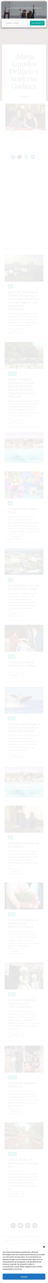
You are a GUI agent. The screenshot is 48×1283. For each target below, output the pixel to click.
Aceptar (24, 1276)
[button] (44, 1246)
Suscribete (38, 23)
